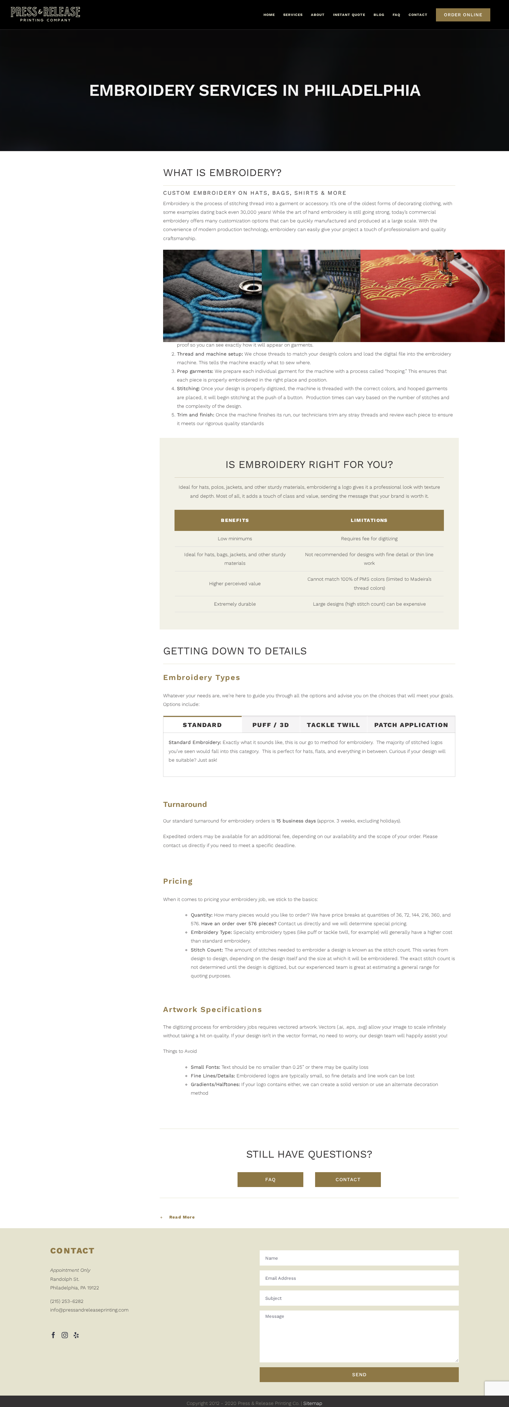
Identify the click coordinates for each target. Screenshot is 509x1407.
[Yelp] (76, 1335)
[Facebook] (53, 1335)
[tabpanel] (309, 755)
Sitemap (312, 1403)
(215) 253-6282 (66, 1301)
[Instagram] (65, 1335)
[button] (309, 1217)
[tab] (202, 724)
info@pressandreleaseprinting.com (89, 1310)
